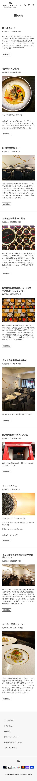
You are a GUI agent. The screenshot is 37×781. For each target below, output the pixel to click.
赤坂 (12, 126)
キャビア (14, 121)
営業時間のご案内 (10, 69)
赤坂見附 (15, 128)
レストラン (18, 123)
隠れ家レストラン (25, 128)
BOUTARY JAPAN (10, 748)
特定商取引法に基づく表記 (13, 742)
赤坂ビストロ (29, 126)
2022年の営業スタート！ (13, 624)
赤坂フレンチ (7, 128)
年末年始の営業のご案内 (13, 218)
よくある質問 (8, 720)
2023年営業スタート (11, 148)
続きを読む (6, 54)
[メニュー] (33, 5)
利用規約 (7, 731)
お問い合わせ (8, 726)
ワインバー (27, 123)
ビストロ (5, 123)
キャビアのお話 (9, 486)
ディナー (30, 121)
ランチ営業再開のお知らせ (14, 360)
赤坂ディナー (19, 126)
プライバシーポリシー (12, 737)
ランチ (11, 123)
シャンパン (22, 121)
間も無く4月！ (9, 28)
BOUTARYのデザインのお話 (15, 435)
